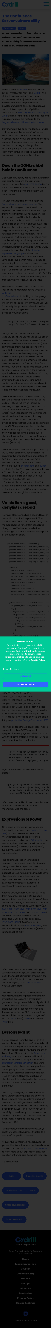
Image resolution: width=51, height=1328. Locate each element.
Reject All (26, 676)
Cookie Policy (38, 660)
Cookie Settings (11, 669)
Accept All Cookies (26, 684)
